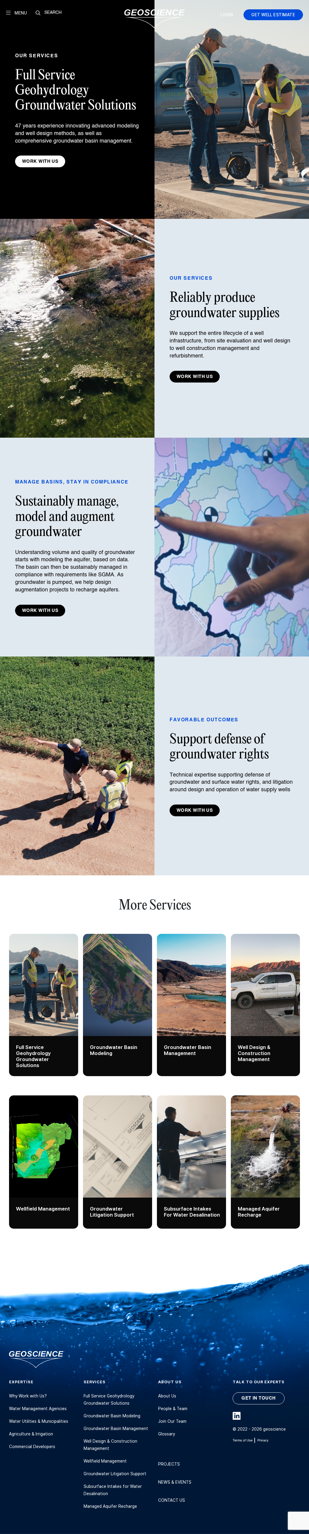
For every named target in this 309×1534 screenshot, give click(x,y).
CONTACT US (171, 1500)
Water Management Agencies (38, 1408)
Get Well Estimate (273, 14)
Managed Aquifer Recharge (110, 1506)
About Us (167, 1396)
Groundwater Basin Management (116, 1428)
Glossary (166, 1434)
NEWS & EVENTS (174, 1482)
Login (227, 15)
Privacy (263, 1440)
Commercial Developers (32, 1446)
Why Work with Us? (28, 1396)
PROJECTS (169, 1464)
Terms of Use (243, 1440)
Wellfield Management (105, 1461)
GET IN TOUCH (258, 1398)
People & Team (172, 1408)
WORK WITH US (40, 161)
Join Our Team (172, 1421)
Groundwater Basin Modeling (112, 1416)
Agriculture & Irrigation (31, 1434)
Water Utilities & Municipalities (38, 1421)
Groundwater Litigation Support (115, 1473)
